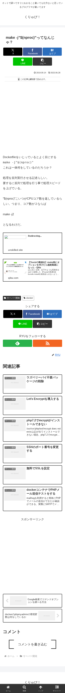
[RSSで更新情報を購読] (47, 343)
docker (29, 298)
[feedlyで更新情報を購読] (17, 343)
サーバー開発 (13, 298)
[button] (42, 62)
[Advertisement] (32, 117)
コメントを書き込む (32, 644)
